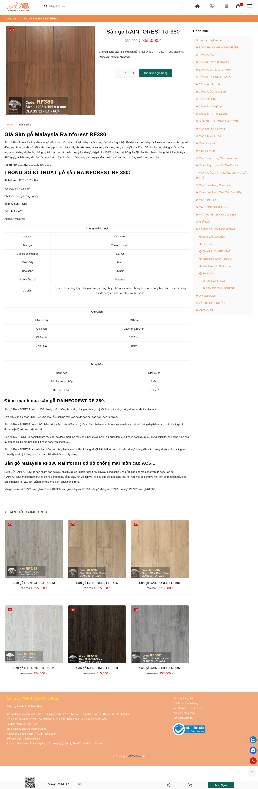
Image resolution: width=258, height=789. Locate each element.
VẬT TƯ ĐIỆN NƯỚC (212, 302)
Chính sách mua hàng (185, 703)
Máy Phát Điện (207, 199)
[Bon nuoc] (212, 6)
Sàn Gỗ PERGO (215, 280)
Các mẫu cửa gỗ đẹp (211, 106)
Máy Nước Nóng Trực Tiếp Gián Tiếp (220, 192)
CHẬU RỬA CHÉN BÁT (216, 251)
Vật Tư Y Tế (206, 310)
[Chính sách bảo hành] (187, 708)
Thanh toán (195, 708)
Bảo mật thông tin (183, 698)
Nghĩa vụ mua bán (183, 712)
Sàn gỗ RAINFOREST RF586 (160, 583)
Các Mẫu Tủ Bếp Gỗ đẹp (213, 113)
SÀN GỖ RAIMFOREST (28, 512)
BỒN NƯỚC (206, 54)
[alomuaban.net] (18, 6)
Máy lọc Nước (207, 150)
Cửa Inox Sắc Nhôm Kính (217, 266)
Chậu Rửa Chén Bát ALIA (217, 258)
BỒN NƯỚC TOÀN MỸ (213, 91)
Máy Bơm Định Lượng (212, 128)
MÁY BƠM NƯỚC (210, 135)
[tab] (10, 125)
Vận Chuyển (180, 708)
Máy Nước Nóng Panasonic (215, 185)
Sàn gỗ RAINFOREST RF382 (160, 668)
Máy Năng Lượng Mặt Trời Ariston (218, 158)
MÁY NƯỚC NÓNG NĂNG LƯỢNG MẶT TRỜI (223, 175)
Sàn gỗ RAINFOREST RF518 (97, 668)
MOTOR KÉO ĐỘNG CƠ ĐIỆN (217, 214)
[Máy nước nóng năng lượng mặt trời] (226, 6)
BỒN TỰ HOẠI (207, 99)
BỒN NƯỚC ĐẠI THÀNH (214, 62)
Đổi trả (189, 717)
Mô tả (10, 124)
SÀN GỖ (207, 273)
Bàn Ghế (207, 244)
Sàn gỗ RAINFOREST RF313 (34, 583)
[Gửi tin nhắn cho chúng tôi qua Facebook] (253, 750)
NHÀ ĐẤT (204, 221)
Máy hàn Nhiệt (207, 143)
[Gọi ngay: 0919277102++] (253, 760)
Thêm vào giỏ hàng (156, 73)
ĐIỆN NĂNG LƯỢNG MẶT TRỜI (218, 121)
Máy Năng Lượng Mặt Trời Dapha (218, 165)
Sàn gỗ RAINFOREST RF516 (97, 583)
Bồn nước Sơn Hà (209, 84)
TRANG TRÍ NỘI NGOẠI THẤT (217, 229)
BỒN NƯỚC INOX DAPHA (215, 69)
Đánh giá (25, 124)
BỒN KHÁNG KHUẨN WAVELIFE (218, 47)
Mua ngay (221, 785)
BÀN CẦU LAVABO (213, 236)
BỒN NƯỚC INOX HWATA (215, 76)
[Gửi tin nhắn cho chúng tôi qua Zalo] (253, 742)
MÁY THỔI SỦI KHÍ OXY (213, 207)
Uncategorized (207, 295)
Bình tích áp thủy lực (211, 40)
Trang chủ (10, 18)
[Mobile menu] (249, 6)
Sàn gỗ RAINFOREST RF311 (34, 668)
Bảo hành (178, 717)
